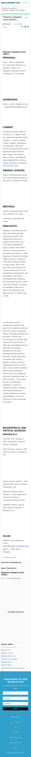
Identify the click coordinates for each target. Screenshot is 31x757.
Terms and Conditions (15, 742)
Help (15, 727)
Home (11, 722)
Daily (15, 747)
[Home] (10, 3)
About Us (18, 722)
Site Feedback (15, 732)
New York (9, 166)
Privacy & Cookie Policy (15, 737)
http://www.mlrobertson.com (18, 546)
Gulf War (9, 287)
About (13, 578)
